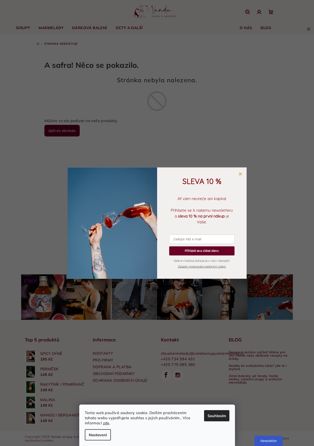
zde (106, 423)
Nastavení (98, 434)
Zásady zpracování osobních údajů (202, 266)
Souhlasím (217, 415)
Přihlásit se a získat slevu (202, 250)
